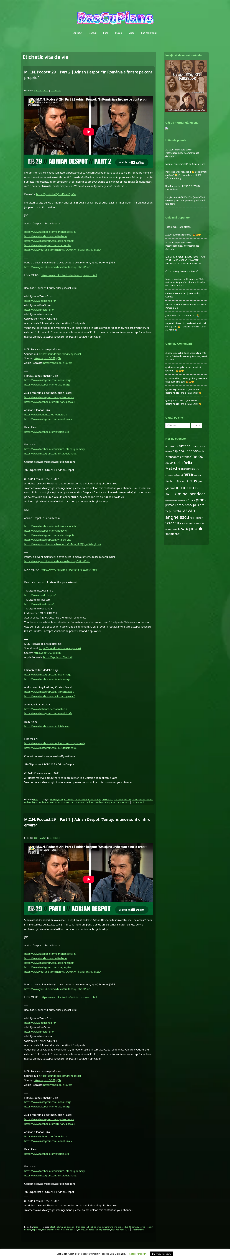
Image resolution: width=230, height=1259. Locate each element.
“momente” (172, 534)
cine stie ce (118, 799)
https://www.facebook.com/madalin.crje (47, 384)
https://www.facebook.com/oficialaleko (46, 432)
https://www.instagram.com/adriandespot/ (49, 241)
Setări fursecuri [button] (137, 1253)
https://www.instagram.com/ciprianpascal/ (49, 397)
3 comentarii (138, 802)
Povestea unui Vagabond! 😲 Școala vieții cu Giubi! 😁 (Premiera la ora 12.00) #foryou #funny (186, 175)
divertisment (187, 468)
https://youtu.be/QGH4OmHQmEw (56, 194)
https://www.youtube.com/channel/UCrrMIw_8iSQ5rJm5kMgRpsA (62, 249)
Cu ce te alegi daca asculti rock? (181, 271)
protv (180, 505)
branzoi (170, 457)
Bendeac (191, 451)
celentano (183, 457)
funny (191, 480)
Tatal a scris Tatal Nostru (178, 226)
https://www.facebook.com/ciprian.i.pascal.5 (49, 402)
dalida (169, 463)
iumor (57, 802)
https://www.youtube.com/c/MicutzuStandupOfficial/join (57, 267)
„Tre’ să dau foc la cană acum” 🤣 (182, 315)
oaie (192, 500)
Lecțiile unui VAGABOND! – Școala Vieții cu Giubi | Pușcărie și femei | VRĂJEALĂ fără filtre (185, 200)
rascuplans (56, 90)
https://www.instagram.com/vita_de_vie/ (47, 245)
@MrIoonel (171, 378)
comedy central (139, 799)
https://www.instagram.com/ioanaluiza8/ (48, 419)
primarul (170, 505)
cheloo (196, 456)
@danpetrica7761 (174, 400)
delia (178, 462)
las (190, 488)
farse (188, 474)
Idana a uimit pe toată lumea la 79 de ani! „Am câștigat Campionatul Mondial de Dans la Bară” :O (185, 282)
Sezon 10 (172, 523)
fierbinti (170, 481)
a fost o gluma (56, 799)
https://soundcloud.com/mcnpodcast (60, 354)
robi (192, 518)
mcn (63, 802)
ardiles (196, 446)
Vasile (176, 529)
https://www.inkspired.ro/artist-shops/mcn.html (69, 275)
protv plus (192, 505)
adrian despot (80, 799)
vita (117, 802)
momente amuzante (174, 500)
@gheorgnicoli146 (174, 352)
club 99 (127, 799)
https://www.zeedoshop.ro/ (40, 300)
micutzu (81, 802)
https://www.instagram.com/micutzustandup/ (50, 453)
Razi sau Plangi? (149, 32)
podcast (90, 802)
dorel (196, 468)
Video (132, 32)
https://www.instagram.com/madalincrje (47, 380)
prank (201, 500)
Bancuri (93, 32)
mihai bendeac (191, 494)
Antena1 (186, 445)
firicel (180, 481)
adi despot (69, 799)
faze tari (197, 475)
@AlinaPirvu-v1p (173, 367)
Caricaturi (77, 32)
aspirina (178, 451)
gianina (170, 488)
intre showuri (48, 802)
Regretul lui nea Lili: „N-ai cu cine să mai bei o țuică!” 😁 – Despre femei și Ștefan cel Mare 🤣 (185, 326)
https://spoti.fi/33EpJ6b (47, 358)
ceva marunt (107, 799)
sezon (199, 518)
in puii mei (36, 802)
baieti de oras (94, 799)
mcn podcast (71, 802)
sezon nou (184, 523)
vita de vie (124, 802)
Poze (105, 32)
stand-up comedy (102, 802)
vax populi (191, 528)
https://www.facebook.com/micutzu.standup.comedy (54, 449)
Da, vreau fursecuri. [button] (161, 1253)
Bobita (201, 451)
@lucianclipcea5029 (175, 389)
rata (178, 511)
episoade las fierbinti (174, 475)
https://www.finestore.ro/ (39, 309)
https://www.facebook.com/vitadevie (45, 236)
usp (113, 802)
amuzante (171, 446)
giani (200, 481)
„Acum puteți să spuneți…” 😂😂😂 (183, 234)
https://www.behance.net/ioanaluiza (45, 414)
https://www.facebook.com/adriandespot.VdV (50, 231)
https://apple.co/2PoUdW (57, 363)
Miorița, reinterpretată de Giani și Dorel (185, 163)
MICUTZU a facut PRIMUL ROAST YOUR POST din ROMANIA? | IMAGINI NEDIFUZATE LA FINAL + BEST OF (185, 260)
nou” (186, 500)
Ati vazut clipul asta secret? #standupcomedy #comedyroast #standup (182, 153)
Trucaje (118, 32)
